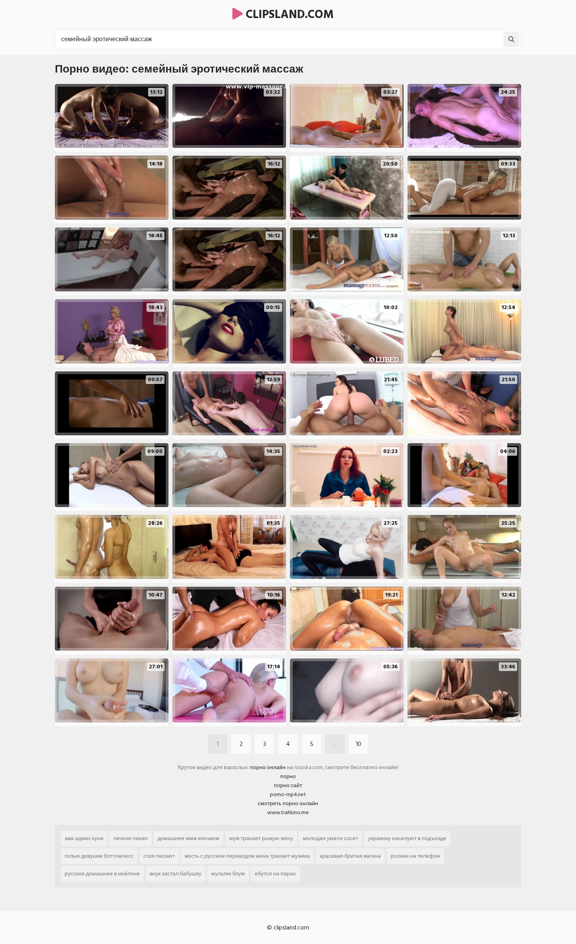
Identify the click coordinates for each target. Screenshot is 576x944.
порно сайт (288, 785)
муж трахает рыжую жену (261, 838)
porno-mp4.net (288, 794)
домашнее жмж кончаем (188, 838)
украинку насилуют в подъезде (407, 838)
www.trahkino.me (288, 812)
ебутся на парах (275, 873)
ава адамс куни (84, 838)
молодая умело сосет (330, 838)
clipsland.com (288, 14)
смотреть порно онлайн (288, 803)
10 (358, 744)
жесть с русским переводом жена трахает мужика (247, 855)
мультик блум (228, 873)
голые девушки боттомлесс (99, 855)
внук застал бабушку (175, 873)
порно (288, 776)
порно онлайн (268, 767)
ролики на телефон (415, 855)
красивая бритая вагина (350, 855)
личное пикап (130, 838)
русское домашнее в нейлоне (102, 873)
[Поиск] (511, 39)
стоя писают (159, 855)
